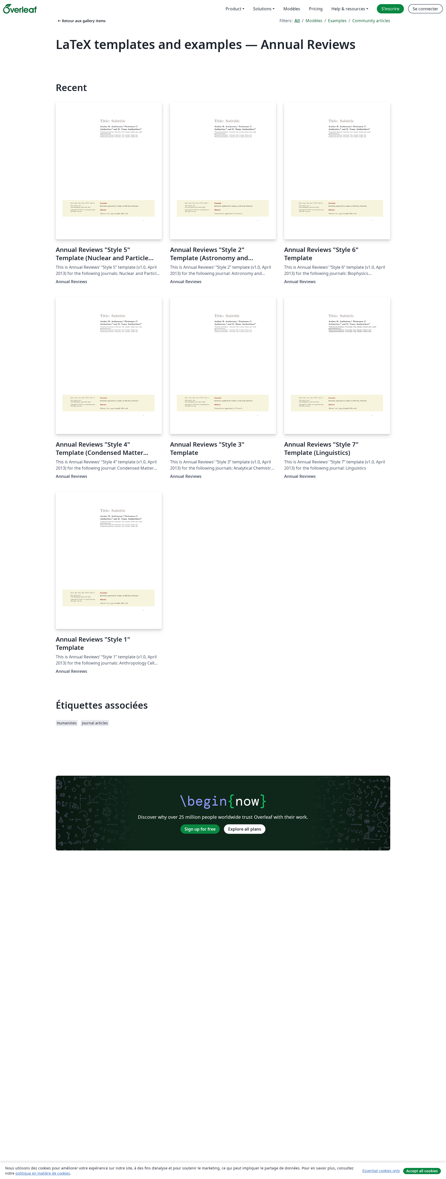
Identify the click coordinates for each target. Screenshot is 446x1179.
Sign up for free (200, 829)
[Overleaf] (20, 9)
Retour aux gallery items (81, 20)
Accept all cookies (422, 1170)
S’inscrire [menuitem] (390, 9)
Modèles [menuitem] (291, 9)
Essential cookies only (381, 1170)
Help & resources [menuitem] (348, 9)
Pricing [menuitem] (316, 9)
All (297, 20)
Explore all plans (244, 829)
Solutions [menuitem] (262, 9)
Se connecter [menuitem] (425, 9)
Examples (337, 20)
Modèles (314, 20)
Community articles (371, 20)
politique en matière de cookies (42, 1173)
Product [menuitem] (233, 9)
